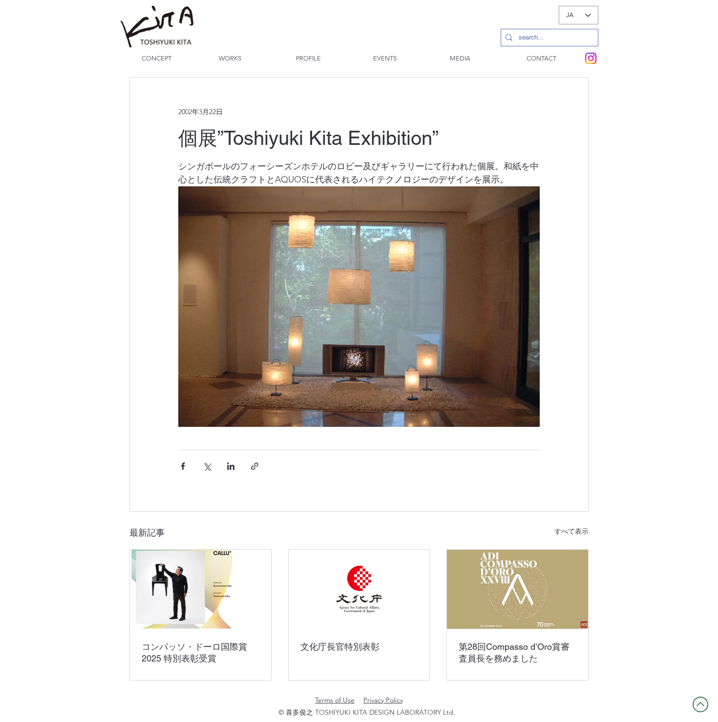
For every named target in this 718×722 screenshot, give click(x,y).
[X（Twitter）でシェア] (206, 466)
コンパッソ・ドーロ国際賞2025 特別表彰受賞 (194, 652)
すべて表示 (571, 531)
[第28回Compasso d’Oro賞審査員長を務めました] (517, 589)
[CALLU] (200, 589)
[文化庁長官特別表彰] (359, 589)
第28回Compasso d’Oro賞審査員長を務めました (514, 652)
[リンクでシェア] (254, 466)
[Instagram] (590, 58)
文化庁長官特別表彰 (340, 647)
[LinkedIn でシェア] (230, 466)
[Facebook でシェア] (183, 466)
